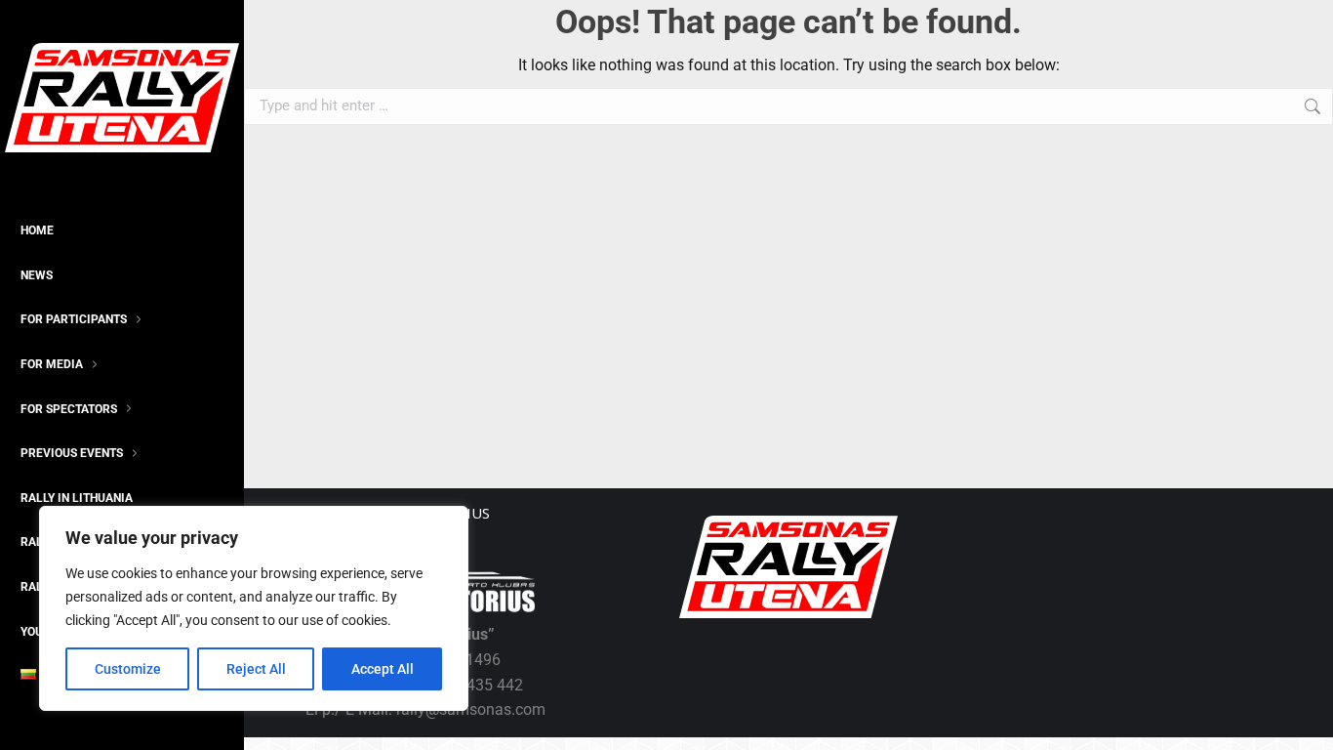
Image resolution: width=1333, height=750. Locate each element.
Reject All (256, 669)
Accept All (382, 669)
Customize (128, 669)
